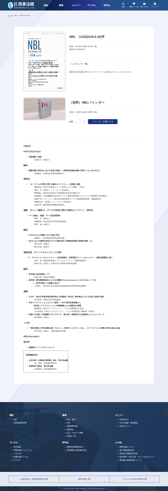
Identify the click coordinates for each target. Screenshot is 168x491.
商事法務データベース (23, 450)
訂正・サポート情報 (75, 433)
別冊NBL (70, 429)
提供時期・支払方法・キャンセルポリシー (136, 457)
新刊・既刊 (71, 419)
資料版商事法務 (20, 423)
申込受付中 (124, 419)
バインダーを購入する (102, 121)
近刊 (68, 423)
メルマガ (17, 453)
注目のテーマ (124, 426)
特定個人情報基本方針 (128, 453)
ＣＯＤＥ (17, 460)
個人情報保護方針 (126, 450)
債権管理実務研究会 (75, 447)
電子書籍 (17, 447)
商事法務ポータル (21, 457)
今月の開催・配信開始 (128, 423)
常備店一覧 (71, 436)
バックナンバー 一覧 (78, 64)
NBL (15, 419)
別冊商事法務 (72, 426)
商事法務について (126, 447)
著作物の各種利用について (130, 460)
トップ (10, 15)
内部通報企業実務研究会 (77, 450)
